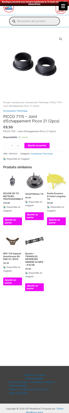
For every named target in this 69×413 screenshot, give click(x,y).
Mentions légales (34, 378)
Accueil (6, 102)
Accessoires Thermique (37, 102)
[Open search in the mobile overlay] (34, 21)
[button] (61, 39)
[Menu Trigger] (63, 6)
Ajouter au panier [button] (10, 221)
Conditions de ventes (34, 375)
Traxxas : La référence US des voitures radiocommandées (29, 391)
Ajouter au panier (37, 145)
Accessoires (18, 102)
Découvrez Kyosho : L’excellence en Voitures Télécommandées (32, 384)
